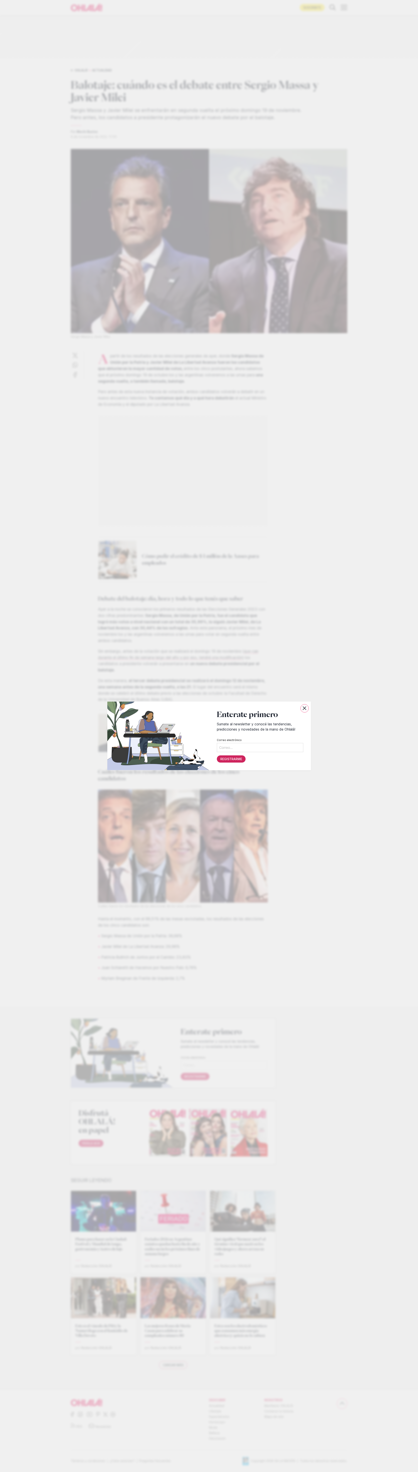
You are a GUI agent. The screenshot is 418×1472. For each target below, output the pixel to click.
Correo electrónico (229, 740)
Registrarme (231, 759)
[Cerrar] (304, 708)
